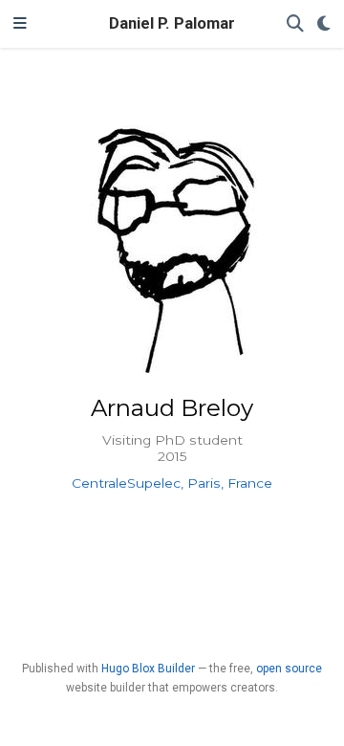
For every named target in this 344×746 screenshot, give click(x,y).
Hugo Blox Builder (148, 668)
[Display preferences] (324, 24)
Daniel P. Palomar (172, 23)
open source (289, 668)
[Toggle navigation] (20, 23)
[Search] (295, 24)
